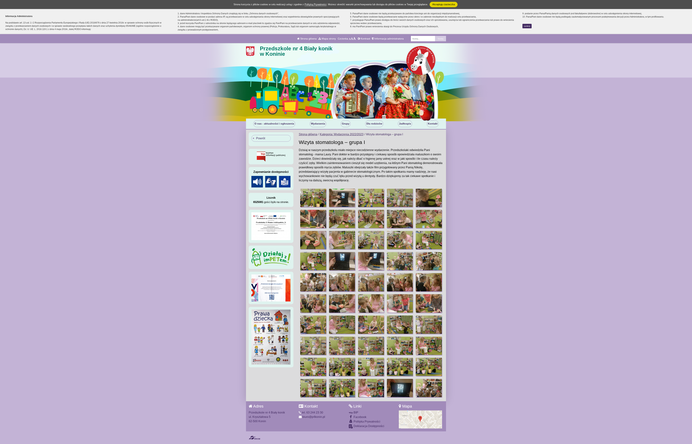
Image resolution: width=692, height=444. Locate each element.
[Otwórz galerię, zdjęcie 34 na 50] (400, 325)
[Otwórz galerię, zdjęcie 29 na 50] (400, 303)
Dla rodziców (374, 123)
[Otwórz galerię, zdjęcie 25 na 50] (429, 282)
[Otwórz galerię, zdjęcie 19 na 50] (400, 261)
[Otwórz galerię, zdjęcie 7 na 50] (342, 219)
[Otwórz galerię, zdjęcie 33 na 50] (371, 325)
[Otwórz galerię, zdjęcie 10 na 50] (429, 219)
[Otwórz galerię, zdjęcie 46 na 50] (313, 388)
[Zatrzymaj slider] (384, 117)
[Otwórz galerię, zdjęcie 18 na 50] (371, 261)
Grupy (345, 123)
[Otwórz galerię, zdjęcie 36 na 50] (313, 346)
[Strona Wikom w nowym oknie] (254, 437)
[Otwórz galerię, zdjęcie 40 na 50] (429, 346)
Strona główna (308, 38)
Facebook (359, 417)
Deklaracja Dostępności (368, 426)
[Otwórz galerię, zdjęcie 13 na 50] (371, 240)
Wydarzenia (318, 123)
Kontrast (365, 38)
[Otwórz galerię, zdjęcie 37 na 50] (342, 346)
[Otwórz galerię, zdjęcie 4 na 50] (400, 198)
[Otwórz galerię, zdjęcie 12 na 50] (342, 240)
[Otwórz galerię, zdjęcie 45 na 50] (429, 367)
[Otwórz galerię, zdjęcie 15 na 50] (429, 240)
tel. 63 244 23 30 (312, 412)
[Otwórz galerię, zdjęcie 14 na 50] (400, 240)
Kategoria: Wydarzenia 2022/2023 (341, 134)
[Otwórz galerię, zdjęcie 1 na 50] (313, 198)
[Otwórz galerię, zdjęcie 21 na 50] (313, 282)
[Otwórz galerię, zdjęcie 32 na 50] (342, 325)
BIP (355, 412)
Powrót (260, 138)
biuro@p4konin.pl (313, 416)
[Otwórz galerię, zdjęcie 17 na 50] (342, 261)
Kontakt (433, 123)
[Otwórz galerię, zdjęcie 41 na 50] (313, 367)
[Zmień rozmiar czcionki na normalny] (350, 38)
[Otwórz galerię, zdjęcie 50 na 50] (429, 388)
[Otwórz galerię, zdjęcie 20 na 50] (429, 261)
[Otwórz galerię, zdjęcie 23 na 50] (371, 282)
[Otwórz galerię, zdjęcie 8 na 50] (371, 219)
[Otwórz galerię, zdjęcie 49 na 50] (400, 388)
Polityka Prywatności (366, 421)
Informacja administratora (389, 38)
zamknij (527, 26)
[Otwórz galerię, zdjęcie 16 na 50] (313, 261)
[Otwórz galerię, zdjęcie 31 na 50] (313, 325)
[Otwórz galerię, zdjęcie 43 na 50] (371, 367)
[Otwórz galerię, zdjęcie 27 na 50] (342, 303)
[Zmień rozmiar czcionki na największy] (354, 38)
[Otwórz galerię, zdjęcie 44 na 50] (400, 367)
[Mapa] (420, 419)
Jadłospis (405, 123)
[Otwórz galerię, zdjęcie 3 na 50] (371, 198)
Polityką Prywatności (316, 4)
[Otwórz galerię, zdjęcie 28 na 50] (371, 303)
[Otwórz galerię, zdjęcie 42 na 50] (342, 367)
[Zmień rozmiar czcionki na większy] (352, 38)
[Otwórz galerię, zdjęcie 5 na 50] (429, 198)
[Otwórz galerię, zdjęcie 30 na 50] (429, 303)
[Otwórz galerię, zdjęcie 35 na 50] (429, 325)
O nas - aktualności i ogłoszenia (274, 123)
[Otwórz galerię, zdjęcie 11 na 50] (313, 240)
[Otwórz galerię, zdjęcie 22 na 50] (342, 282)
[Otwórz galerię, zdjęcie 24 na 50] (400, 282)
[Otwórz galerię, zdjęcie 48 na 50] (371, 388)
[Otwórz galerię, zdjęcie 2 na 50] (342, 198)
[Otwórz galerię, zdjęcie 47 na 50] (342, 388)
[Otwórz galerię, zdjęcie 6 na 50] (313, 219)
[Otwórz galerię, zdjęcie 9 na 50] (400, 219)
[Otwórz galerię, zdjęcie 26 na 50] (313, 303)
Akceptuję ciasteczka (443, 4)
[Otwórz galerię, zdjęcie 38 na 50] (371, 346)
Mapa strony (328, 38)
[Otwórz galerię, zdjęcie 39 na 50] (400, 346)
